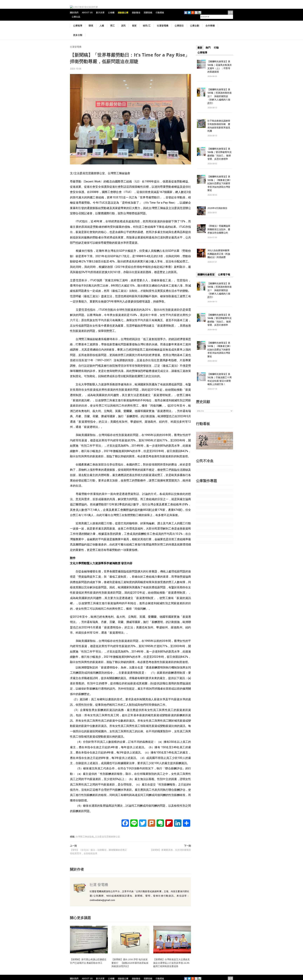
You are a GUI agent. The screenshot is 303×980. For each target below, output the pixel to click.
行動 (216, 47)
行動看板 (160, 12)
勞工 (112, 25)
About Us (87, 12)
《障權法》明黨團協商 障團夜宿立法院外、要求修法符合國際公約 (220, 229)
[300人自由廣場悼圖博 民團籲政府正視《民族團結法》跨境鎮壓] (201, 253)
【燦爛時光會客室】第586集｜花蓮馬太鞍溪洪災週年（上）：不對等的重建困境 (219, 66)
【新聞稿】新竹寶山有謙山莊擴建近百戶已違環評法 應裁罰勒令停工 (88, 961)
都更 (134, 25)
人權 (101, 25)
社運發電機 (162, 25)
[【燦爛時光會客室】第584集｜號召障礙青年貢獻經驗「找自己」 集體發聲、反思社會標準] (201, 151)
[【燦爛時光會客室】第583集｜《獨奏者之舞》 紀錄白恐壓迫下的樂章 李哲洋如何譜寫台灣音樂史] (201, 179)
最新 (199, 47)
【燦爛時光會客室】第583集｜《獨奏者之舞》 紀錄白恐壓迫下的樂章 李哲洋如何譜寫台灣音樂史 (219, 183)
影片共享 (100, 12)
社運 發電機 (99, 884)
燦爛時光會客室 (206, 274)
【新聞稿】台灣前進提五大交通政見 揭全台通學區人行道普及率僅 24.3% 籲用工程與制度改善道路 (172, 963)
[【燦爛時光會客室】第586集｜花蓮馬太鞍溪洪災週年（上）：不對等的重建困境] (201, 64)
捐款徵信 (136, 12)
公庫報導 (77, 25)
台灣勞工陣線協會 (85, 836)
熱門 (208, 47)
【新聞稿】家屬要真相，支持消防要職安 (170, 850)
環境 (91, 25)
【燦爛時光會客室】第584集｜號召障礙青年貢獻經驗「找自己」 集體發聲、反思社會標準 (219, 154)
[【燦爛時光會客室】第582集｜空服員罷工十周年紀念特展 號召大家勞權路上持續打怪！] (201, 376)
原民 (123, 25)
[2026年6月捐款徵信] (201, 210)
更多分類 (77, 35)
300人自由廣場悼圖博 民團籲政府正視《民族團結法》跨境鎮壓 (219, 254)
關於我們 (74, 12)
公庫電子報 (224, 274)
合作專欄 (210, 25)
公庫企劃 (194, 25)
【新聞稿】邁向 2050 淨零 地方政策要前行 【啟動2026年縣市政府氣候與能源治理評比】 (130, 963)
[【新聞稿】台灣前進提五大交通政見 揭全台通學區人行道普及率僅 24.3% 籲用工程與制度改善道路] (172, 939)
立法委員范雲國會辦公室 (107, 836)
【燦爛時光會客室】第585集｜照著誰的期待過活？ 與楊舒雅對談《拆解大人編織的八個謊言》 (219, 96)
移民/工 (147, 25)
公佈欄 (111, 12)
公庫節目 (179, 25)
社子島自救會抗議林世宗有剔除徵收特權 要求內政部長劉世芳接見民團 (218, 126)
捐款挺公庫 (123, 12)
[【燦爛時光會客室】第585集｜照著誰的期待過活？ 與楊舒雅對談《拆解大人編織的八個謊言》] (201, 92)
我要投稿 (148, 12)
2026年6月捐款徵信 (217, 208)
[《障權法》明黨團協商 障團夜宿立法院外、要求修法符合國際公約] (201, 228)
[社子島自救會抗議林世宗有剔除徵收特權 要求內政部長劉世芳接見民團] (201, 123)
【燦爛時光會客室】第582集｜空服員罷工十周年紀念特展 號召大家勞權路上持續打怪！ (219, 379)
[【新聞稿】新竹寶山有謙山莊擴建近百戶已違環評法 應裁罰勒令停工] (89, 939)
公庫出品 (76, 17)
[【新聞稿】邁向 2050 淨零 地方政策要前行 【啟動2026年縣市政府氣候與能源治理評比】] (130, 939)
